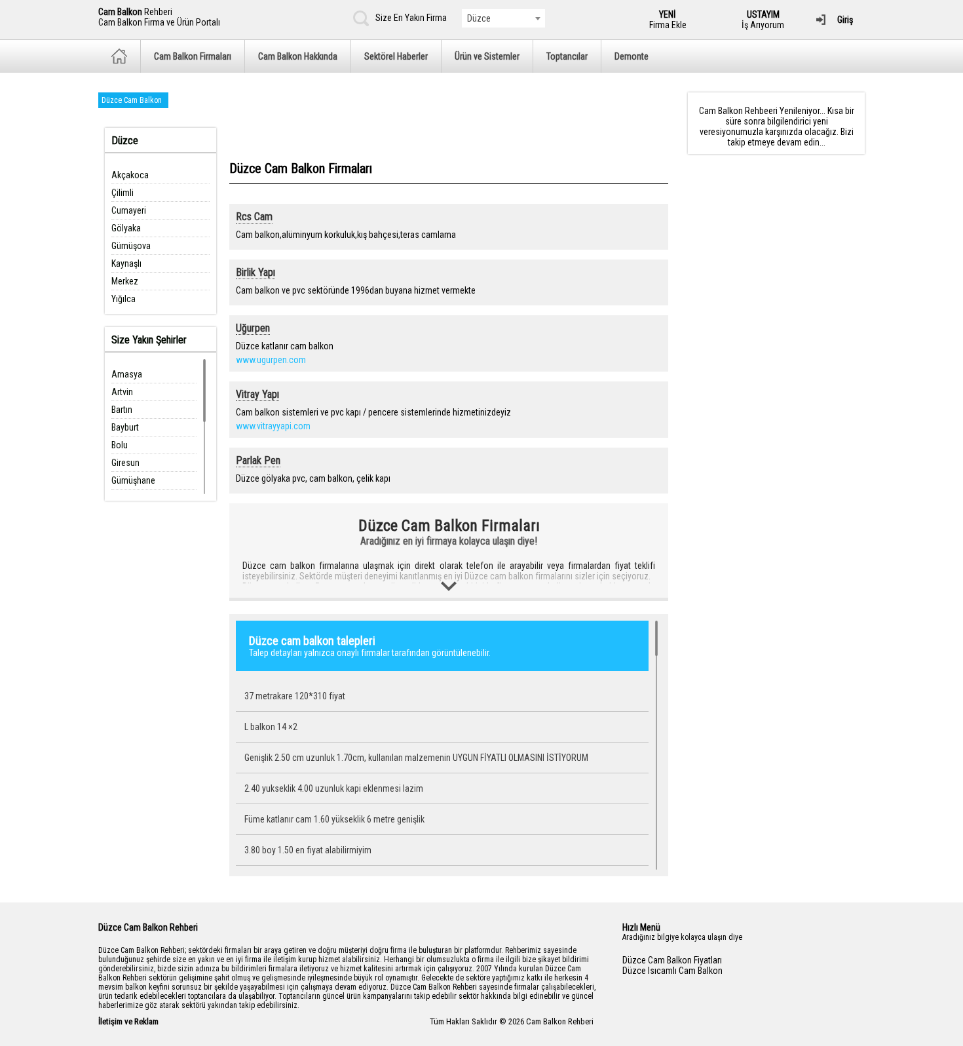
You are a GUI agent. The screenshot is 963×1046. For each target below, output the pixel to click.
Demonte (631, 56)
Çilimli (122, 192)
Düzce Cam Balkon (132, 100)
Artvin (122, 392)
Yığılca (123, 299)
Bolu (119, 445)
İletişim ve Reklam (128, 1021)
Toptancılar (567, 56)
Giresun (125, 462)
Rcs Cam (254, 216)
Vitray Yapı (257, 394)
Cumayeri (128, 210)
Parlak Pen (258, 460)
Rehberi (159, 17)
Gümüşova (131, 246)
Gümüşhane (133, 480)
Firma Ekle (668, 19)
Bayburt (125, 427)
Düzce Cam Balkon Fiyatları (672, 960)
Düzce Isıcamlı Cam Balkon (672, 970)
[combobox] (503, 18)
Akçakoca (130, 175)
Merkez (124, 281)
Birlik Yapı (255, 272)
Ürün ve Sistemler (487, 56)
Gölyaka (126, 228)
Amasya (126, 374)
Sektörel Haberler (396, 56)
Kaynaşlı (126, 263)
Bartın (121, 409)
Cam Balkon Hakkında (297, 56)
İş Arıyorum (763, 19)
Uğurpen (253, 328)
